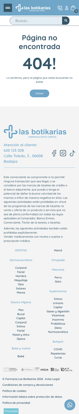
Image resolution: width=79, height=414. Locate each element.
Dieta (58, 328)
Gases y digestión (58, 311)
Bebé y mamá (21, 348)
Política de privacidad (16, 402)
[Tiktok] (72, 153)
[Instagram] (63, 153)
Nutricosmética (58, 332)
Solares (21, 288)
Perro (58, 277)
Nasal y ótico (20, 334)
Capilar (21, 318)
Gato (58, 281)
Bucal (21, 314)
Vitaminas (58, 315)
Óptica (21, 339)
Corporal (21, 267)
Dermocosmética (21, 260)
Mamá (58, 250)
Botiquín (58, 341)
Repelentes (58, 353)
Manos (21, 292)
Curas (58, 357)
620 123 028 (14, 150)
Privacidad (11, 411)
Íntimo (58, 299)
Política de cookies (14, 391)
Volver (39, 93)
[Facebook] (54, 153)
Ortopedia (58, 260)
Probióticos (58, 323)
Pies (21, 310)
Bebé (20, 356)
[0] (73, 7)
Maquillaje (21, 280)
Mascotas (58, 269)
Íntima (21, 326)
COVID (58, 349)
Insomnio (58, 319)
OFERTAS (21, 250)
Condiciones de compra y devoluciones (27, 385)
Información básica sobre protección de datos (32, 396)
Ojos (21, 284)
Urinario (58, 303)
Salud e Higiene (21, 302)
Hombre (21, 276)
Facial (21, 272)
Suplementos (58, 291)
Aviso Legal (52, 379)
